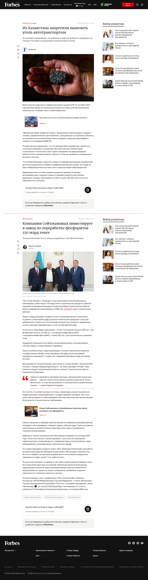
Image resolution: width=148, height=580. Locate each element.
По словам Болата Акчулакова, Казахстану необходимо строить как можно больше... (44, 123)
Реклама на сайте (48, 567)
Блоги (95, 556)
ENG (95, 5)
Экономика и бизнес (45, 550)
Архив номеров (126, 550)
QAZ (89, 5)
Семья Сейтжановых (32, 497)
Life (37, 556)
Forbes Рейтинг (73, 556)
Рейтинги (27, 5)
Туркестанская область (54, 497)
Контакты (8, 567)
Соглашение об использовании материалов (97, 567)
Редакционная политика (27, 567)
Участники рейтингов (40, 5)
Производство (28, 219)
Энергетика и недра (29, 23)
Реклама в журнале (67, 567)
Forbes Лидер (73, 550)
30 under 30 (68, 5)
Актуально (9, 550)
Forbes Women (56, 5)
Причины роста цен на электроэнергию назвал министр (63, 118)
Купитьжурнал (128, 4)
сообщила (68, 309)
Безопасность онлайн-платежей (131, 567)
